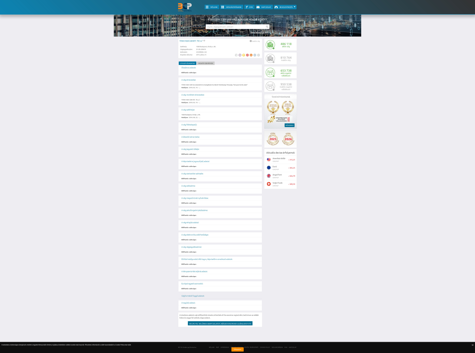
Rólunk (214, 7)
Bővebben (290, 125)
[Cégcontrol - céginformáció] (185, 7)
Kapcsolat (266, 7)
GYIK (251, 7)
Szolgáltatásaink (233, 7)
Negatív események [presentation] (205, 63)
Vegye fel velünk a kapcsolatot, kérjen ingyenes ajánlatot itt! (220, 323)
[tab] (187, 63)
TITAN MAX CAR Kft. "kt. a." (191, 41)
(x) (473, 345)
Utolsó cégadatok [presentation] (187, 63)
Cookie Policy (120, 345)
